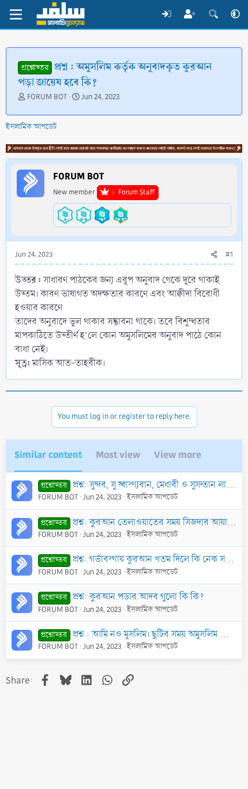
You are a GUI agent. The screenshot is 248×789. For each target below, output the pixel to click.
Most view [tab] (118, 455)
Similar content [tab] (48, 455)
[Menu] (15, 14)
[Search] (213, 14)
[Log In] (166, 14)
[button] (235, 14)
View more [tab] (177, 455)
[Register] (190, 14)
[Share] (213, 255)
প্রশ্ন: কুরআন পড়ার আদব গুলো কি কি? (138, 596)
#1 (229, 255)
